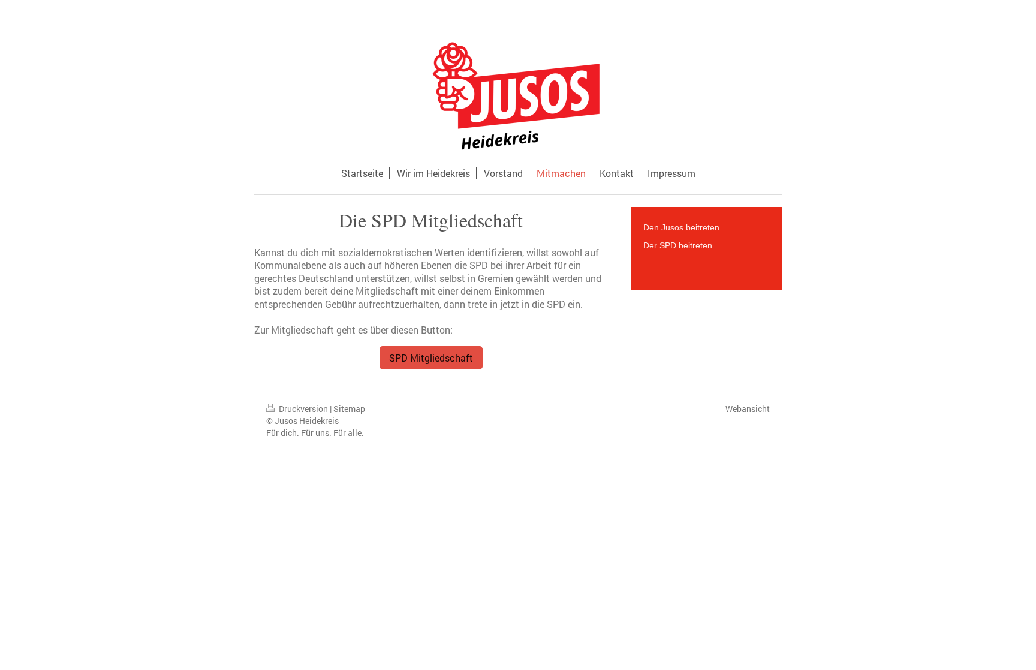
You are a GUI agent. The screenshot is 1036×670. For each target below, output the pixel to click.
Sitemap (349, 408)
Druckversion (303, 408)
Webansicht (747, 408)
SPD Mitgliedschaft (431, 357)
